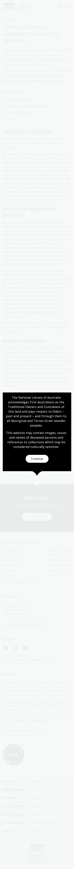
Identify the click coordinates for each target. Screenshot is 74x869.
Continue (37, 459)
